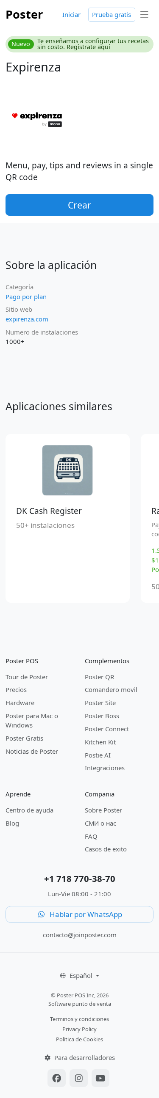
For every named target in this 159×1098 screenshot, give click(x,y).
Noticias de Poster (32, 751)
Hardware (20, 702)
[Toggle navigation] (144, 14)
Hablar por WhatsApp (85, 914)
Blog (12, 823)
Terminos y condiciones (79, 1019)
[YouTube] (101, 1079)
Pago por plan (26, 296)
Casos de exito (106, 849)
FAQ (91, 836)
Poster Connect (107, 729)
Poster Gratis (24, 738)
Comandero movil (111, 689)
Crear (79, 205)
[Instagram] (80, 1079)
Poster (24, 14)
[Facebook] (57, 1079)
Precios (16, 689)
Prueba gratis (111, 14)
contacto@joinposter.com (80, 935)
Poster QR (99, 677)
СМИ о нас (100, 823)
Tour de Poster (27, 677)
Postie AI (98, 755)
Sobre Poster (103, 810)
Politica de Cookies (79, 1039)
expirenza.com (27, 319)
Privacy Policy (79, 1029)
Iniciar (71, 14)
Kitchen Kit (100, 742)
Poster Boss (102, 715)
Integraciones (105, 767)
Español (82, 975)
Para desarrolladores (84, 1057)
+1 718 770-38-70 (79, 878)
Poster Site (100, 702)
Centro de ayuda (29, 810)
